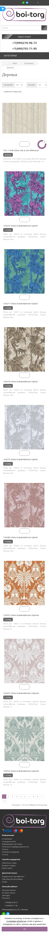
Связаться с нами (9, 863)
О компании (7, 839)
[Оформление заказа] (45, 2)
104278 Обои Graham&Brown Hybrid (20, 381)
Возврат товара (9, 865)
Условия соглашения (10, 852)
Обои (14, 63)
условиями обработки (16, 921)
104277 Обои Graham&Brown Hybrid (20, 303)
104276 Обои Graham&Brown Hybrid (20, 225)
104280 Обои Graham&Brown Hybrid (20, 537)
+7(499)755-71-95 (11, 905)
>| (4, 801)
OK (24, 929)
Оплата (5, 849)
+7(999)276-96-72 (11, 902)
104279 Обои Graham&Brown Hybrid (20, 459)
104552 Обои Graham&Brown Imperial (21, 615)
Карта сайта (7, 868)
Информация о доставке (12, 844)
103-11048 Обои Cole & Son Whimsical (21, 150)
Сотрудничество (9, 841)
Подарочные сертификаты (13, 876)
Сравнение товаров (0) (12, 92)
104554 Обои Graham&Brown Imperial (21, 771)
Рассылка (6, 898)
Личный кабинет (9, 890)
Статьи (5, 854)
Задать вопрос (24, 36)
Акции (4, 881)
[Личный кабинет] (36, 2)
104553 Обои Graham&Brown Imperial (21, 693)
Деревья (10, 67)
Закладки (6, 895)
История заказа (8, 893)
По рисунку (29, 63)
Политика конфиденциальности (15, 846)
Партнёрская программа (12, 879)
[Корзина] (42, 2)
